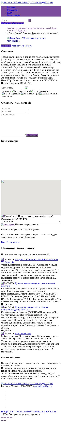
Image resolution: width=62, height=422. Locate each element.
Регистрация (13, 242)
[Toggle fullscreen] (8, 417)
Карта (29, 45)
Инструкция (7, 411)
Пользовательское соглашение (30, 411)
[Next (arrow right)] (5, 420)
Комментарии (18, 45)
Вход (3, 242)
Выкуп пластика (23, 333)
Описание (6, 45)
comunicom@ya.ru (43, 386)
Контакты (51, 411)
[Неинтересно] (15, 87)
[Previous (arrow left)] (2, 420)
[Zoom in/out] (11, 417)
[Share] (5, 417)
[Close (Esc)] (2, 417)
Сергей (11, 224)
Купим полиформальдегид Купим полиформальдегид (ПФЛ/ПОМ (24, 308)
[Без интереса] (14, 87)
